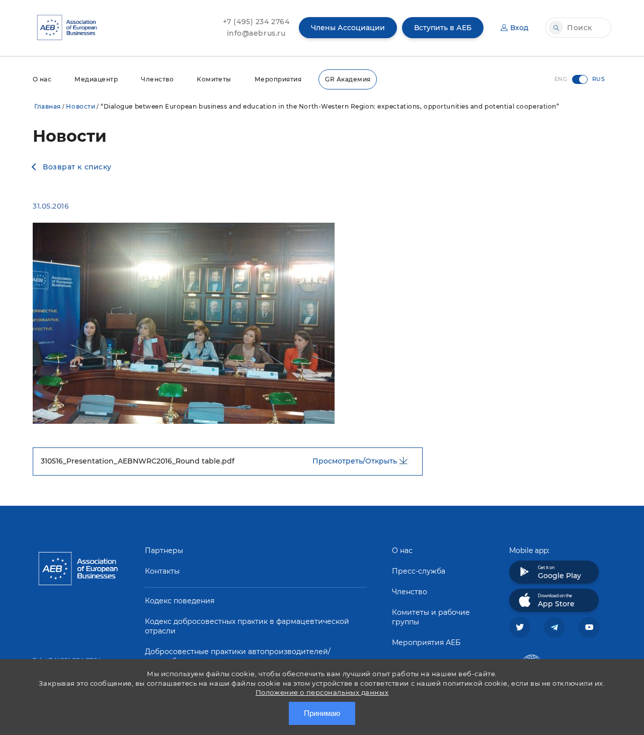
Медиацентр (96, 79)
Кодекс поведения (179, 600)
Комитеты (214, 79)
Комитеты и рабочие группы (431, 617)
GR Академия (347, 79)
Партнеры (164, 550)
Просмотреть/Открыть (354, 461)
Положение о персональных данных (322, 692)
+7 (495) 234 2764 (256, 21)
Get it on (559, 572)
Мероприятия (278, 79)
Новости (80, 106)
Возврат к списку (77, 166)
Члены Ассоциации (348, 27)
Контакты (162, 571)
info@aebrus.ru (256, 33)
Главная (47, 106)
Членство (157, 79)
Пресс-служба (418, 571)
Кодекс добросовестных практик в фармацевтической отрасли (247, 626)
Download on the (556, 600)
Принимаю (322, 713)
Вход (519, 27)
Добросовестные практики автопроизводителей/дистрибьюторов (238, 656)
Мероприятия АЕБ (426, 642)
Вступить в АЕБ (442, 27)
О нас (42, 79)
